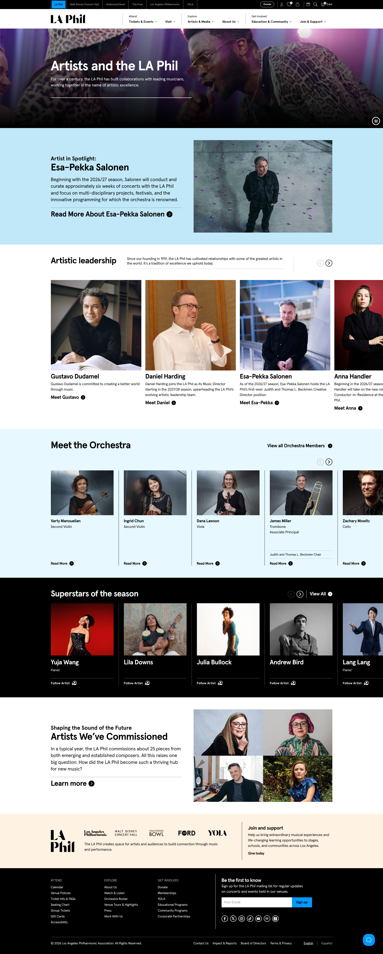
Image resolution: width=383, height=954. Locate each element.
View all (296, 446)
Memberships (167, 893)
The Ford (137, 4)
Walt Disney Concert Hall (84, 4)
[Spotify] (267, 918)
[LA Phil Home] (68, 18)
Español (326, 943)
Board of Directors (253, 943)
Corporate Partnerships (174, 916)
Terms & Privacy (281, 943)
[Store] (298, 4)
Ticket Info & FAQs (63, 899)
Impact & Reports (225, 943)
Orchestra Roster (116, 899)
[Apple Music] (275, 918)
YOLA (190, 4)
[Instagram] (241, 918)
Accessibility (59, 922)
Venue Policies (61, 893)
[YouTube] (258, 918)
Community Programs (173, 910)
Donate (267, 4)
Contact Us (200, 943)
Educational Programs (173, 905)
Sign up (302, 902)
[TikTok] (250, 918)
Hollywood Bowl (115, 4)
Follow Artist (60, 683)
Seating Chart (60, 905)
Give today (256, 853)
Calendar (57, 887)
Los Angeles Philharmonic (165, 4)
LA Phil (59, 4)
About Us (110, 887)
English (308, 943)
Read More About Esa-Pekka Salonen (108, 214)
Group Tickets (60, 910)
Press (108, 910)
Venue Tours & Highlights (121, 905)
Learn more (69, 783)
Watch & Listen (114, 893)
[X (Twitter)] (233, 918)
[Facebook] (225, 918)
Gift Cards (58, 916)
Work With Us (113, 916)
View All (318, 594)
